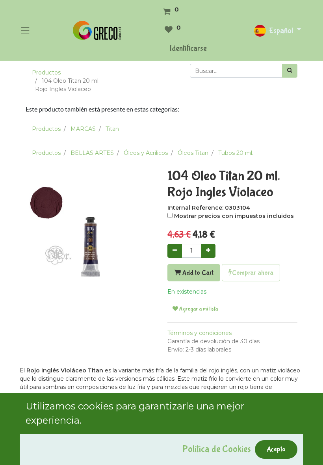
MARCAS (83, 128)
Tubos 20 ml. (235, 152)
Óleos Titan (193, 152)
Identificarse (188, 48)
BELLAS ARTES (92, 152)
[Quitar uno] (174, 251)
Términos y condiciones (199, 333)
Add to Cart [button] (196, 273)
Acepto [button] (276, 449)
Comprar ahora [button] (252, 273)
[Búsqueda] (289, 71)
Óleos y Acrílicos (146, 152)
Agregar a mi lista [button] (198, 309)
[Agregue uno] (208, 251)
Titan (112, 128)
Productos (46, 72)
